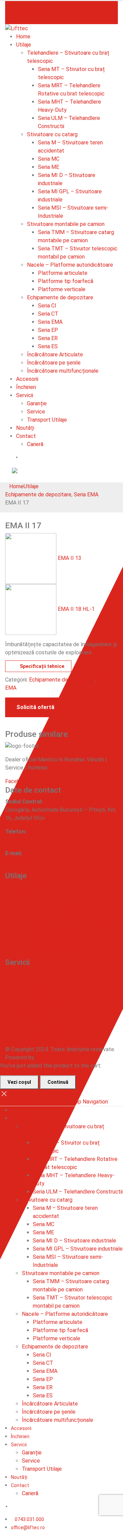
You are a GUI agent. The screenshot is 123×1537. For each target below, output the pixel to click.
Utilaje (23, 44)
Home (23, 36)
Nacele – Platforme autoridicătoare (70, 265)
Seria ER (48, 338)
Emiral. (43, 1057)
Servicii (24, 395)
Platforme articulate (62, 273)
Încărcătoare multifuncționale (62, 371)
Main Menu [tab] (28, 1101)
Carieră (35, 444)
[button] (7, 478)
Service (36, 411)
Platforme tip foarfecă (65, 281)
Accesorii (27, 379)
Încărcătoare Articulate (55, 354)
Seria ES (48, 346)
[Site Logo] (16, 28)
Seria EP (48, 330)
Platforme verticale (61, 289)
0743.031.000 (33, 8)
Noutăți (25, 428)
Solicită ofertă (35, 707)
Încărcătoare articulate (51, 939)
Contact (26, 436)
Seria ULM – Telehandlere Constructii (78, 1191)
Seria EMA (50, 322)
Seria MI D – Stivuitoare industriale (74, 1240)
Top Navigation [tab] (90, 1101)
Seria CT (48, 314)
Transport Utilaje (47, 420)
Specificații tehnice (42, 666)
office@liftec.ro (28, 1527)
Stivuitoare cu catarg (52, 134)
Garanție (37, 403)
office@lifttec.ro (37, 16)
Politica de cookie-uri (49, 1027)
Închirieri (26, 387)
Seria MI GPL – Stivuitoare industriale (78, 1249)
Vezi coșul (19, 1082)
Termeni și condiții (45, 1035)
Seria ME (48, 167)
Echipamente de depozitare (60, 297)
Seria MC (48, 159)
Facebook (17, 781)
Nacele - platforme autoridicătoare (66, 921)
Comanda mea (42, 457)
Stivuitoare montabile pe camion (66, 224)
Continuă (57, 1082)
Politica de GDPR (44, 1018)
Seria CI (47, 305)
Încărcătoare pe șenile (54, 362)
